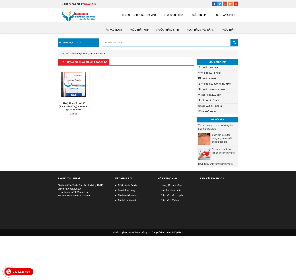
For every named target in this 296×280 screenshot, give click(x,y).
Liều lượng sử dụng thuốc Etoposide (83, 62)
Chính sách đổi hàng (170, 200)
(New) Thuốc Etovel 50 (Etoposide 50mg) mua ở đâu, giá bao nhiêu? (74, 106)
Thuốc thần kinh (138, 29)
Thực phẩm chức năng (199, 29)
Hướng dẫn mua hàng (171, 185)
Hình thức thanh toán (171, 190)
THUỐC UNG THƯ (173, 15)
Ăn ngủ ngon (114, 29)
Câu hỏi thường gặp (127, 200)
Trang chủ (64, 53)
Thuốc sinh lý (198, 15)
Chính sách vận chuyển (172, 195)
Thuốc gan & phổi (224, 15)
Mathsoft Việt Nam (174, 232)
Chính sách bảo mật (127, 195)
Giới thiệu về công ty (127, 185)
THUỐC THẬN (227, 29)
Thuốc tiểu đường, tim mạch (139, 15)
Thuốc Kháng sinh (167, 29)
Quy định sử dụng (126, 190)
